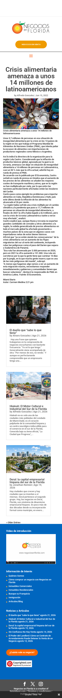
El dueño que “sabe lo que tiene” (26, 332)
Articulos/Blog (16, 601)
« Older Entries (13, 522)
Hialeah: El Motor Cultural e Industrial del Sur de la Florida (28, 408)
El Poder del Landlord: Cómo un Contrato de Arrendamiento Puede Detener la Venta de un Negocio (31, 638)
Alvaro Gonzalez (22, 335)
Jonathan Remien (22, 485)
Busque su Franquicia (19, 593)
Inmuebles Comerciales (20, 586)
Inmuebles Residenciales (21, 590)
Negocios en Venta (31, 44)
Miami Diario (9, 279)
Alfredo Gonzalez (25, 95)
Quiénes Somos (16, 575)
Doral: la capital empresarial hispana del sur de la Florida (27, 481)
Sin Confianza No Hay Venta (22, 632)
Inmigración (14, 597)
